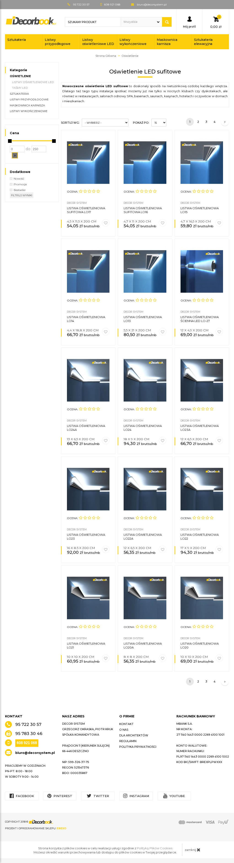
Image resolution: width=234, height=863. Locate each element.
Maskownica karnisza (167, 42)
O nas (123, 729)
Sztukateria (16, 40)
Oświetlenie (20, 76)
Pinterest (62, 796)
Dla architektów (133, 735)
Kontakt (126, 724)
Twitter (101, 796)
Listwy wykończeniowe (133, 42)
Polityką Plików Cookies (154, 848)
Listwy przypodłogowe (57, 42)
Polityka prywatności (137, 746)
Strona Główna (106, 56)
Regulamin (127, 741)
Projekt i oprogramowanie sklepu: (35, 828)
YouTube (176, 796)
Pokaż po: (141, 122)
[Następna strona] (225, 122)
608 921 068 (27, 743)
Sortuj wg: (70, 122)
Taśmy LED (20, 87)
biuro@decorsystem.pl (152, 4)
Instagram (138, 796)
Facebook (24, 796)
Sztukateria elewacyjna (203, 42)
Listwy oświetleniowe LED (98, 42)
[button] (15, 155)
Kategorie (18, 70)
